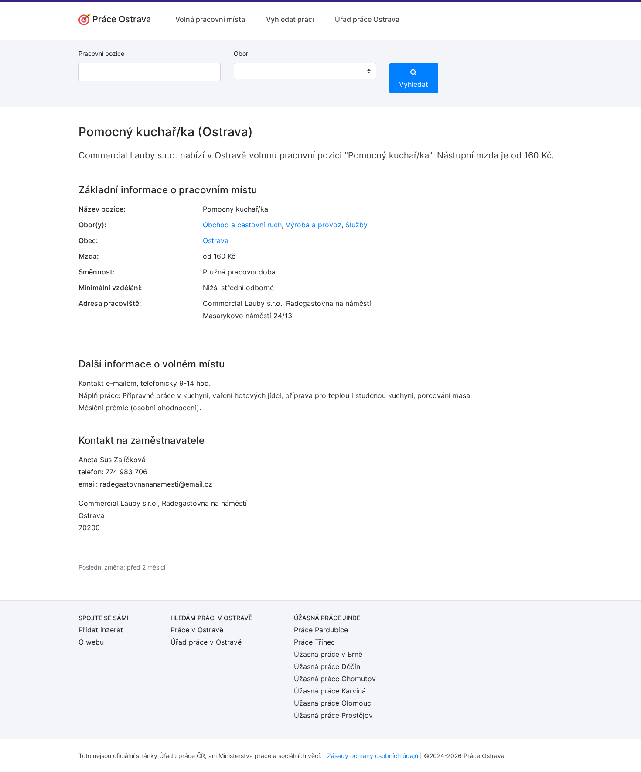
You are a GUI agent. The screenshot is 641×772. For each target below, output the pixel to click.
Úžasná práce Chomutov (335, 678)
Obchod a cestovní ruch (242, 224)
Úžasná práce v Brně (328, 654)
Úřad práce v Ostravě (206, 642)
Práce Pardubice (321, 629)
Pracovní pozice (101, 53)
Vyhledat (413, 84)
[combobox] (305, 71)
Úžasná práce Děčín (327, 666)
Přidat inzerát (100, 629)
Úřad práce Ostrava (367, 19)
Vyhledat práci (290, 19)
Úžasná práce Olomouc (332, 703)
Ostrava (215, 240)
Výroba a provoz (313, 224)
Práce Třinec (314, 642)
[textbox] (251, 71)
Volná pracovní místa (210, 19)
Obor (241, 53)
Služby (356, 224)
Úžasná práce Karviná (330, 690)
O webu (91, 642)
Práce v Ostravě (196, 629)
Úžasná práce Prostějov (333, 715)
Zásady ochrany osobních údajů (372, 755)
